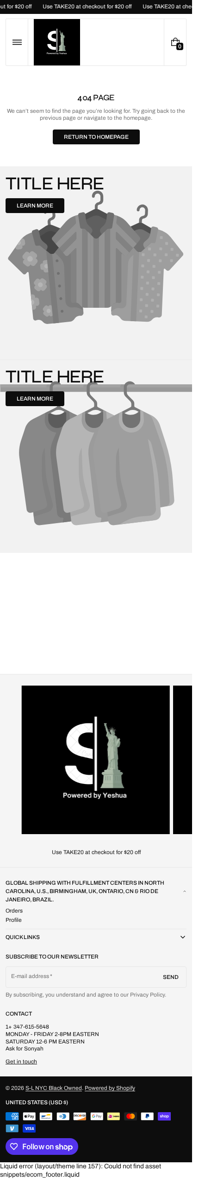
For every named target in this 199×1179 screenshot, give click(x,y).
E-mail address (30, 976)
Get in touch (21, 1061)
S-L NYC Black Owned (53, 1088)
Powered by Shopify (110, 1088)
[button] (17, 42)
